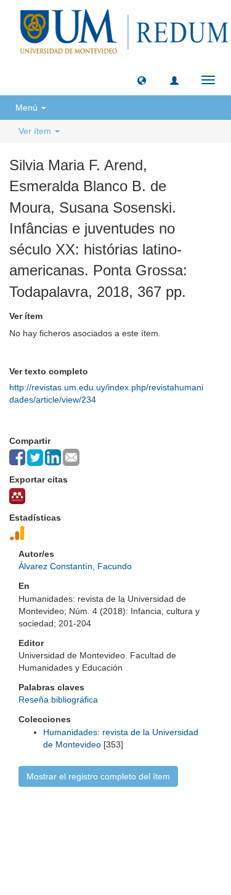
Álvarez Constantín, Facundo (75, 566)
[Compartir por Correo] (71, 457)
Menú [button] (27, 107)
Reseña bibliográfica (58, 699)
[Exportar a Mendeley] (17, 496)
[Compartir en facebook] (17, 457)
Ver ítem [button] (36, 131)
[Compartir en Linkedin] (53, 457)
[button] (142, 79)
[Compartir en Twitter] (35, 457)
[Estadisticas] (17, 533)
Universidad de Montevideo (90, 820)
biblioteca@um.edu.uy (116, 848)
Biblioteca (181, 820)
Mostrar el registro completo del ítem (98, 776)
